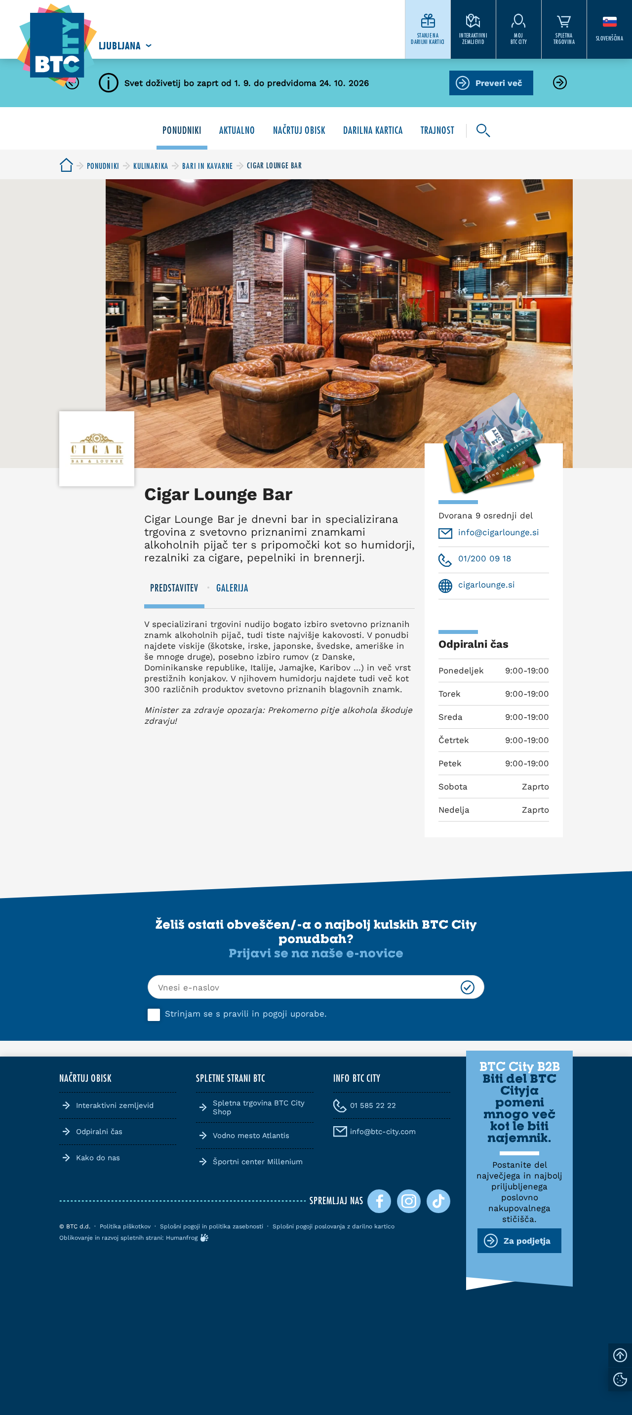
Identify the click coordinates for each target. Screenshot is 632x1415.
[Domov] (57, 45)
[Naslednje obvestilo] (560, 83)
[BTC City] (66, 165)
